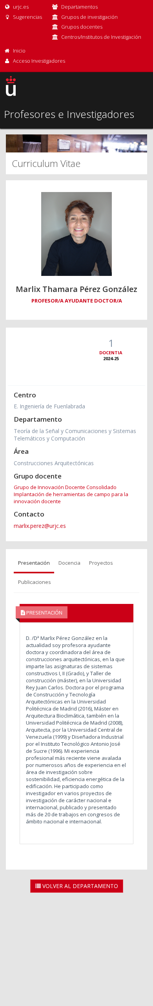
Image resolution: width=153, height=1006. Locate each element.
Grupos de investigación (89, 16)
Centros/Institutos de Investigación (101, 36)
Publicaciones (34, 581)
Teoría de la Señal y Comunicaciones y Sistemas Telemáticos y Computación (75, 434)
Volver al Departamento (79, 886)
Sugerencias (27, 16)
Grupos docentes (81, 26)
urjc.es (20, 6)
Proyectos (101, 562)
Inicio (19, 50)
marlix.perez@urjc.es (40, 525)
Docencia (69, 562)
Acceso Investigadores (39, 60)
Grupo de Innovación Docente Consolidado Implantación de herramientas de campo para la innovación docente (71, 494)
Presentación (34, 562)
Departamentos (79, 6)
